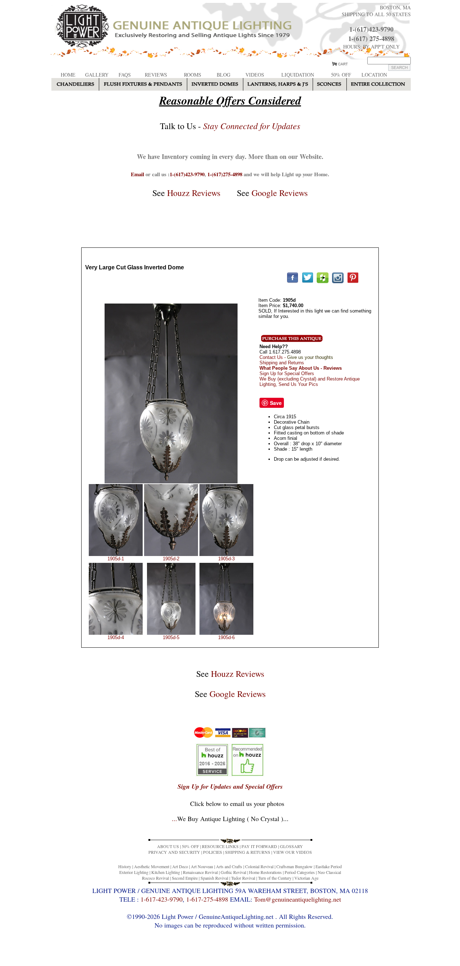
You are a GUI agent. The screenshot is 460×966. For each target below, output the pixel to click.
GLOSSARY (291, 846)
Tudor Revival (243, 878)
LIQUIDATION (297, 74)
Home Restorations (265, 872)
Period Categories (300, 872)
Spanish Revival (214, 878)
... (230, 818)
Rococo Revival (155, 878)
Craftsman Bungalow (294, 866)
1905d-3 (226, 558)
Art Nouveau (202, 866)
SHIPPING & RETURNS (247, 852)
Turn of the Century (274, 878)
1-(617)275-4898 (224, 174)
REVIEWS (156, 74)
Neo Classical (329, 872)
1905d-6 (226, 637)
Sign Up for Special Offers (286, 373)
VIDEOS (254, 74)
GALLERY (97, 74)
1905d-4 (115, 637)
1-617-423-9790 (162, 899)
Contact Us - (296, 357)
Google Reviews (280, 193)
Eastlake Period (329, 866)
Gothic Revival (233, 872)
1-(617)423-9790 (371, 29)
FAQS (125, 74)
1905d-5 (171, 637)
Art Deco (180, 866)
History (124, 866)
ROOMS (192, 74)
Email (137, 174)
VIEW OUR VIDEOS (292, 852)
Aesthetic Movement (151, 866)
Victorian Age (306, 878)
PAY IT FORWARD (259, 846)
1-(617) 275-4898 (371, 38)
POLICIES (212, 852)
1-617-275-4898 (207, 899)
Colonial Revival (259, 866)
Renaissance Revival (200, 872)
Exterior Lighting (133, 872)
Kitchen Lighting (165, 872)
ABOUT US (168, 846)
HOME (68, 74)
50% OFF (341, 74)
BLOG (223, 74)
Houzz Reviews (193, 193)
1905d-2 (171, 558)
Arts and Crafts (229, 866)
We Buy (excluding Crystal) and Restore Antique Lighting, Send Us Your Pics (309, 381)
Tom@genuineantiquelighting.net (297, 899)
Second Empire (185, 878)
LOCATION (374, 74)
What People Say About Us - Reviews (300, 368)
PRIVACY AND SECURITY (174, 852)
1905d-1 (115, 558)
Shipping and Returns (281, 362)
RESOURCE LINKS (220, 846)
